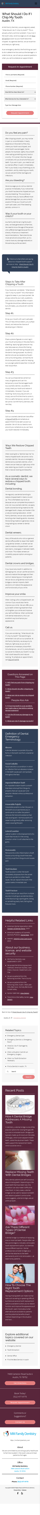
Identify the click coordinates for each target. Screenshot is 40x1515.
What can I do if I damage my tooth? (20, 721)
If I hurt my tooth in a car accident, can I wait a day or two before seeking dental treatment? (19, 708)
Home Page (25, 935)
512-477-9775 (12, 419)
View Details (24, 993)
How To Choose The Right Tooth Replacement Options (19, 1288)
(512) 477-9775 (13, 660)
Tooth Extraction (13, 1350)
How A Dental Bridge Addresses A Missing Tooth (18, 1119)
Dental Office (12, 1356)
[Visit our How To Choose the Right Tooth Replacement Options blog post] (20, 1282)
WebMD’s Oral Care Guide (23, 938)
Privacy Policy (17, 1490)
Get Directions (20, 1383)
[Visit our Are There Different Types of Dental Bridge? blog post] (20, 1224)
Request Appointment (20, 1402)
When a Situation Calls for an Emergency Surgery (17, 1053)
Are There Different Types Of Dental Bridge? (17, 1230)
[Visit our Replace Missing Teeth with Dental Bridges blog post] (20, 1169)
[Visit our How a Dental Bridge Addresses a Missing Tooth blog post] (20, 1114)
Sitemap (24, 1490)
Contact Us (20, 1422)
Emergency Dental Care (15, 1035)
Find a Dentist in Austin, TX (17, 1066)
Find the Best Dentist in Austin (18, 1359)
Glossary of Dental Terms (16, 928)
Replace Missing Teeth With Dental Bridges (19, 1173)
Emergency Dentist (14, 1346)
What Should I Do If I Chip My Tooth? (25, 1012)
